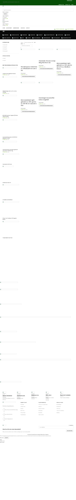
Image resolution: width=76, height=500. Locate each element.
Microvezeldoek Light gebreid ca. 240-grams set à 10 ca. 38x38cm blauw (64, 66)
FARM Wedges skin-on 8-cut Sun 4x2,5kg (10, 92)
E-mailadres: (71, 425)
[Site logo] (10, 6)
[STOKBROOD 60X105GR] (11, 191)
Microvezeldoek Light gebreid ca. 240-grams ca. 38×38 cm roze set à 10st (28, 102)
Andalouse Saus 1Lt (7, 182)
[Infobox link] (9, 396)
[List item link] (11, 415)
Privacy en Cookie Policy (43, 404)
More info (2, 437)
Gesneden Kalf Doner (7, 164)
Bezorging (40, 410)
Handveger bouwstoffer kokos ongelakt (46, 99)
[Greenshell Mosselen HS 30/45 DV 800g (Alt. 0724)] (10, 127)
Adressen (58, 408)
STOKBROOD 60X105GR (7, 199)
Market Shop (24, 402)
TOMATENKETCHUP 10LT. (8, 237)
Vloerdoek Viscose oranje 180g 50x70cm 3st (47, 62)
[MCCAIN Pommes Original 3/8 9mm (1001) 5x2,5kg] (10, 104)
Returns (40, 406)
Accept (6, 437)
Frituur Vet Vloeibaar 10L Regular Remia (10, 219)
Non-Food (22, 410)
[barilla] (35, 336)
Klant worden (41, 414)
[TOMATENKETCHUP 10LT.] (11, 229)
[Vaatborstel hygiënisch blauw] (10, 69)
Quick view (22, 79)
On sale (4, 58)
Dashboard (59, 406)
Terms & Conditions (60, 410)
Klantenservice (42, 402)
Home (22, 42)
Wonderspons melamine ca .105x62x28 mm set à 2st (29, 68)
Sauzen (22, 408)
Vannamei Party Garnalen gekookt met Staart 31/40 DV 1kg (10, 150)
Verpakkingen (23, 414)
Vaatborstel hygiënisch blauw (9, 73)
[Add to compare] (22, 64)
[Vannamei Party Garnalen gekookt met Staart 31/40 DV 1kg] (10, 144)
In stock (4, 60)
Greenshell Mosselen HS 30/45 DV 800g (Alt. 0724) (10, 138)
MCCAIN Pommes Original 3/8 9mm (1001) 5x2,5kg (10, 116)
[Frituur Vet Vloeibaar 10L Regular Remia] (11, 209)
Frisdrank (22, 404)
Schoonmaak (23, 73)
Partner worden (41, 408)
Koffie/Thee (23, 406)
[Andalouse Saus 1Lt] (8, 173)
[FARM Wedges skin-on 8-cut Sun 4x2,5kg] (10, 83)
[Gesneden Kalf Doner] (11, 158)
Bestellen (40, 412)
